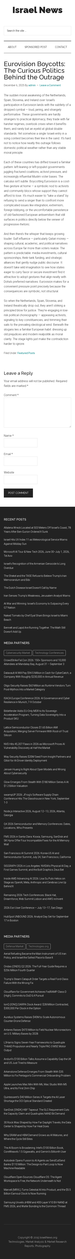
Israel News (37, 10)
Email (8, 454)
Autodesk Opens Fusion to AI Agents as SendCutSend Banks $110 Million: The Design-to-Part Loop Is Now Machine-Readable (34, 1164)
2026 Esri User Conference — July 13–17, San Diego (33, 907)
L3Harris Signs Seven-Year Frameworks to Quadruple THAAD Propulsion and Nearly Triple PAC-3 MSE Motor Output (35, 1046)
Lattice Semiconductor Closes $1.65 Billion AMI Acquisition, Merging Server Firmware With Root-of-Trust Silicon (36, 731)
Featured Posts (26, 353)
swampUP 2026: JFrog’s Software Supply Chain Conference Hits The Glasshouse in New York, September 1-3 (36, 798)
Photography (42, 1245)
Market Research (57, 1241)
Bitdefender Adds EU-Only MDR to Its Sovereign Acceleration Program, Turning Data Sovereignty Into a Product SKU (35, 714)
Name (9, 435)
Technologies (16, 1241)
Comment (11, 395)
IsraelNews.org (48, 1237)
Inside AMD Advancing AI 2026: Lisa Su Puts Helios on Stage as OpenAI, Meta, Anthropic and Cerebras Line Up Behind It (35, 882)
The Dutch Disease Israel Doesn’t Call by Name (30, 587)
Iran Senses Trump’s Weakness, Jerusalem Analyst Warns (37, 595)
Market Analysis (35, 1241)
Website (9, 472)
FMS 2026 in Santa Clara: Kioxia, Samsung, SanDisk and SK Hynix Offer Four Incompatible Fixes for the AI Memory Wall (36, 840)
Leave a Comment (50, 85)
